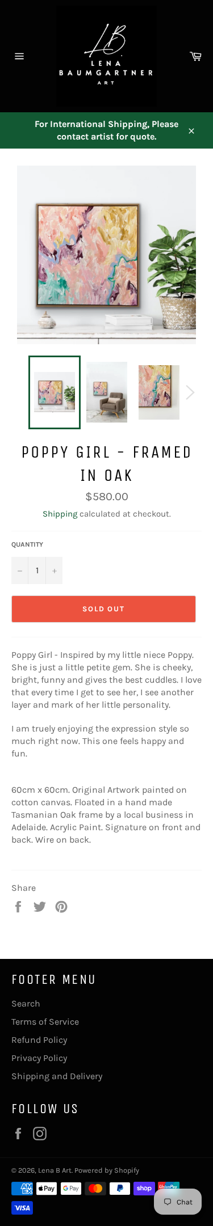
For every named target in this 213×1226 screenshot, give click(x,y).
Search (25, 1003)
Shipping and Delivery (56, 1076)
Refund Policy (39, 1039)
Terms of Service (45, 1021)
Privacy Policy (39, 1057)
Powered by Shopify (106, 1170)
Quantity (27, 544)
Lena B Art (55, 1170)
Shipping (60, 514)
